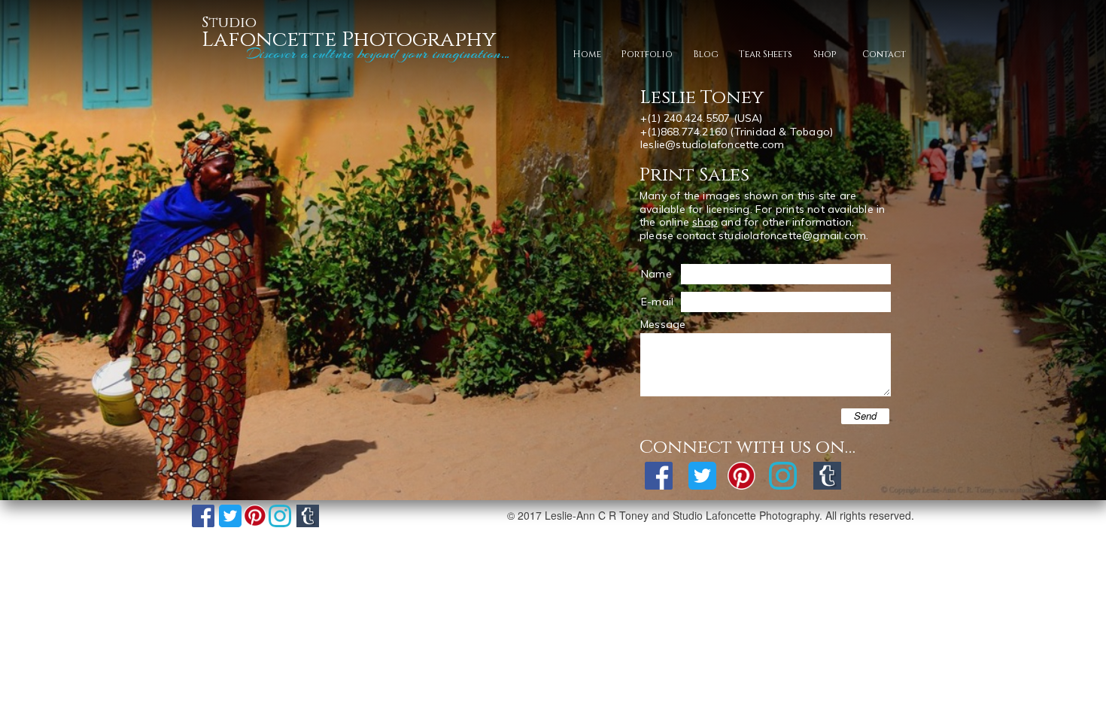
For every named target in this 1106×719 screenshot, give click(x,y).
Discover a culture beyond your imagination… (374, 53)
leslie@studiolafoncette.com (712, 144)
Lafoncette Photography (349, 39)
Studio (229, 22)
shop (705, 222)
